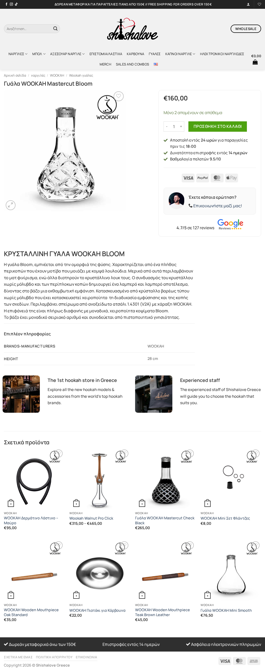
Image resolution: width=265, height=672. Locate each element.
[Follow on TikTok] (16, 4)
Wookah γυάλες (81, 75)
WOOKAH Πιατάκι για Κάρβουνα (97, 610)
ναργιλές (16, 53)
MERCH (105, 64)
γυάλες (155, 53)
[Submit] (55, 28)
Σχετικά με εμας (18, 657)
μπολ (37, 53)
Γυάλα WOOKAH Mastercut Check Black (164, 520)
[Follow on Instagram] (11, 4)
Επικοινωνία (86, 657)
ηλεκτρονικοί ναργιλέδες (222, 53)
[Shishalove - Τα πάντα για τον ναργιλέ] (132, 28)
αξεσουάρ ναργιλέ (65, 53)
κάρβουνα (135, 53)
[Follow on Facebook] (6, 4)
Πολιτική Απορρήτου (54, 657)
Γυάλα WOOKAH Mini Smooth (226, 610)
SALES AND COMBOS (132, 64)
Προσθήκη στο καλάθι (218, 126)
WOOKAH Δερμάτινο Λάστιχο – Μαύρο (31, 520)
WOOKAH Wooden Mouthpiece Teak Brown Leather (162, 612)
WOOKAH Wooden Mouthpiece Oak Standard (31, 612)
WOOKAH (57, 75)
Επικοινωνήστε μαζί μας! (217, 206)
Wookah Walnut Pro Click (91, 518)
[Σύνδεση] (248, 4)
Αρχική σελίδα (15, 75)
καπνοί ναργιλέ (178, 53)
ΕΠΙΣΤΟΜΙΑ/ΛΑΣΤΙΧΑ (106, 53)
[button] (256, 59)
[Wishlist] (259, 4)
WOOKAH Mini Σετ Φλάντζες (225, 518)
